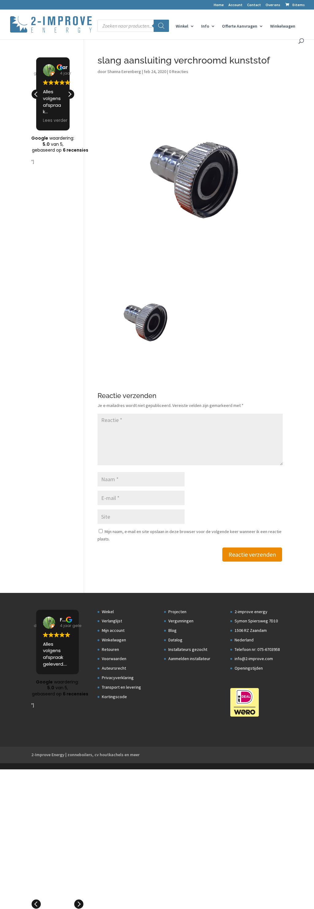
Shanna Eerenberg (124, 71)
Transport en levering (121, 687)
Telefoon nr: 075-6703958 (257, 649)
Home (219, 5)
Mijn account (113, 630)
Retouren (110, 649)
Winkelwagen (282, 26)
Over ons (273, 5)
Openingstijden (249, 668)
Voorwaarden (114, 658)
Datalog (175, 640)
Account (235, 5)
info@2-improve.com (254, 658)
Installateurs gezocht (187, 649)
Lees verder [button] (55, 120)
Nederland (244, 640)
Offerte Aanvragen (239, 26)
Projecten (177, 611)
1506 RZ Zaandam (251, 630)
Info (205, 26)
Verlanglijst (112, 621)
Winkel (182, 26)
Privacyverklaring (118, 677)
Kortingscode (114, 696)
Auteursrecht (114, 668)
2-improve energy (251, 611)
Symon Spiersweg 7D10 (256, 621)
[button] (69, 94)
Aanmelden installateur (189, 658)
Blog (172, 630)
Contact (254, 5)
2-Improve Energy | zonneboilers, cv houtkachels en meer (85, 754)
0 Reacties (178, 71)
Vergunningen (180, 621)
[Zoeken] (161, 26)
